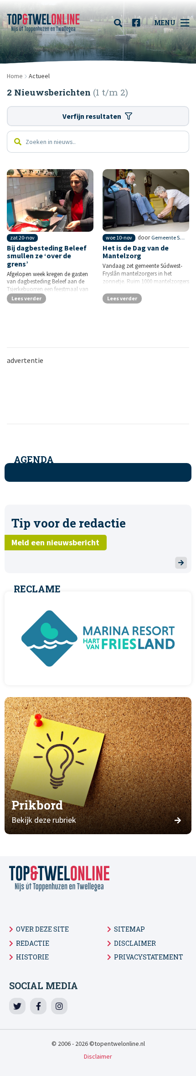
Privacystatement (148, 957)
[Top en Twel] (43, 23)
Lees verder (26, 298)
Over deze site (42, 929)
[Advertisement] (98, 393)
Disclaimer (135, 943)
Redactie (32, 943)
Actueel (39, 76)
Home (15, 76)
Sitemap (129, 929)
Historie (32, 957)
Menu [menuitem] (164, 22)
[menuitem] (121, 23)
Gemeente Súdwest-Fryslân (168, 237)
